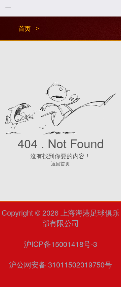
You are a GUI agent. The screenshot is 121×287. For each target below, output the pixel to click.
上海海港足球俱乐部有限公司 (81, 217)
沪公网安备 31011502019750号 (60, 264)
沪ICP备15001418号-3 (60, 243)
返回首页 (60, 163)
